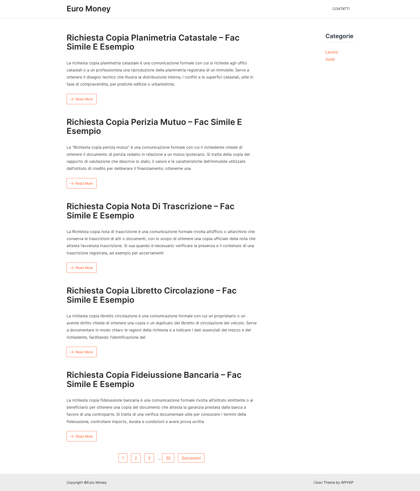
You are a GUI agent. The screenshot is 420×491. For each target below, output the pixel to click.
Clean (318, 482)
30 (168, 458)
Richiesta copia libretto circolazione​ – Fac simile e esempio (152, 294)
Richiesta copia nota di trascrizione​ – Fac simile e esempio (151, 210)
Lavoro (331, 52)
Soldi (330, 59)
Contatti (341, 9)
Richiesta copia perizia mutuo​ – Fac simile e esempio (154, 126)
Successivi (191, 458)
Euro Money (89, 8)
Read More (84, 99)
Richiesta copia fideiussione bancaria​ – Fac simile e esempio (154, 379)
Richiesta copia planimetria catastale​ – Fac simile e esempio (153, 42)
